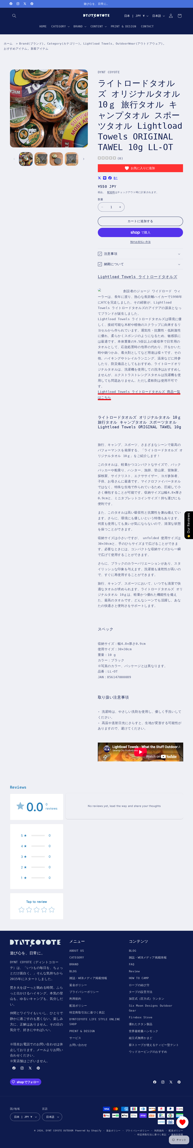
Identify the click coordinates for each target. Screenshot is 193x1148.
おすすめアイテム (15, 48)
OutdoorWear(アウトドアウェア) (139, 43)
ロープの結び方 (139, 985)
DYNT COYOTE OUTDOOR (60, 1130)
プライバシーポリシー (84, 991)
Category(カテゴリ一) (63, 43)
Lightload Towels (97, 43)
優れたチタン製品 (140, 1024)
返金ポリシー (78, 985)
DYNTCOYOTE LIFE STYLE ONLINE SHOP (94, 1022)
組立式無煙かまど (140, 1037)
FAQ (131, 964)
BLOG (73, 971)
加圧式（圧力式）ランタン (146, 998)
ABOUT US (76, 950)
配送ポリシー (78, 1005)
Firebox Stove (140, 1017)
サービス (75, 1037)
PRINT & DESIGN (82, 1031)
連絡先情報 (177, 1134)
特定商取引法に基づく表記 (87, 1012)
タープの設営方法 (140, 991)
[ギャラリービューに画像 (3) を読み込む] (56, 159)
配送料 (111, 192)
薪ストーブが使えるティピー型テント (154, 1044)
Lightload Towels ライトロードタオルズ (137, 277)
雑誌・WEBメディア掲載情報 (88, 978)
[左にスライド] (14, 159)
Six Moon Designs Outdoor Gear (150, 1008)
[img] (107, 158)
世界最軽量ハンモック (143, 1031)
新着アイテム (39, 48)
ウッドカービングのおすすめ (148, 1051)
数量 (100, 199)
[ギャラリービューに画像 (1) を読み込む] (25, 159)
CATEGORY (76, 957)
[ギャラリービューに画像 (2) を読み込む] (41, 159)
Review (134, 971)
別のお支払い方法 (140, 241)
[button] (14, 16)
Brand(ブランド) (31, 43)
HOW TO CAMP (139, 978)
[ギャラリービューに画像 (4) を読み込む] (71, 159)
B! (116, 178)
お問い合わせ (78, 1044)
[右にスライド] (84, 159)
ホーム (8, 43)
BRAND (73, 964)
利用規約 (75, 998)
